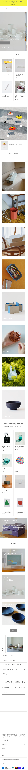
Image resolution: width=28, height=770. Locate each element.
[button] (2, 9)
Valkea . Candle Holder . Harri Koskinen (20, 490)
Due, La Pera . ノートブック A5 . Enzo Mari (6, 511)
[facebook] (5, 740)
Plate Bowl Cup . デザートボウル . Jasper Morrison (20, 96)
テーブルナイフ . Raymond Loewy (5, 96)
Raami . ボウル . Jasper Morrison (5, 469)
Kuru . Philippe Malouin (5, 490)
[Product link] (7, 65)
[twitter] (2, 740)
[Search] (17, 9)
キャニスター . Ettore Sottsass (15, 144)
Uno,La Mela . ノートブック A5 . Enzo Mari (20, 511)
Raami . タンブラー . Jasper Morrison (19, 447)
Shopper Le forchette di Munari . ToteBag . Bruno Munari (6, 447)
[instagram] (7, 740)
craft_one (8, 759)
